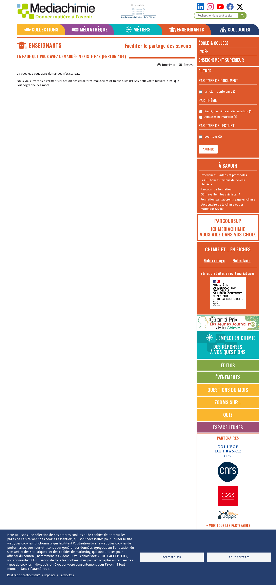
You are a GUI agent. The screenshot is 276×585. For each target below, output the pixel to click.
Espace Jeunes (228, 427)
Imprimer (168, 64)
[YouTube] (221, 9)
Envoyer (189, 64)
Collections (45, 29)
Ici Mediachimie (228, 228)
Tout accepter (239, 557)
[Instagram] (211, 9)
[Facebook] (231, 9)
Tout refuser (171, 557)
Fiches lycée (241, 260)
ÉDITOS (228, 365)
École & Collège (214, 43)
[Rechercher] (242, 15)
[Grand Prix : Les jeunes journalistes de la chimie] (228, 329)
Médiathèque (94, 29)
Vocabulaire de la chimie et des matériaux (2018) (222, 206)
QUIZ (228, 414)
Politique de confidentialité (23, 575)
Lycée (203, 51)
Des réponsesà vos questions (232, 344)
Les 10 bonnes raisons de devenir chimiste (223, 182)
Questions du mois (228, 389)
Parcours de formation (216, 189)
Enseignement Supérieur (221, 60)
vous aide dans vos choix (228, 234)
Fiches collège (214, 260)
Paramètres (67, 575)
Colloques (239, 29)
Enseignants (190, 29)
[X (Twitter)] (239, 9)
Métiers (142, 29)
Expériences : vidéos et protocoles (224, 175)
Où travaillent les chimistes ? (220, 194)
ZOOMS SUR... (228, 402)
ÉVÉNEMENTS (228, 377)
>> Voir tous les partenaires (228, 525)
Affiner (208, 149)
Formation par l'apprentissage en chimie (228, 199)
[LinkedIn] (201, 9)
